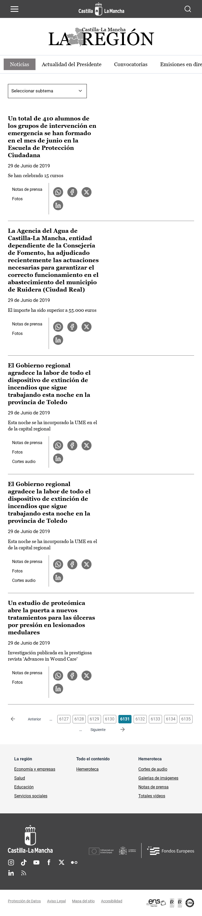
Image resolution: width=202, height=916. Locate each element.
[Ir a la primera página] (17, 719)
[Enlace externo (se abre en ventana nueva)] (170, 903)
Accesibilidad (111, 901)
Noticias (19, 64)
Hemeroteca (87, 769)
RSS (23, 873)
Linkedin (11, 873)
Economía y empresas (34, 769)
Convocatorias (131, 64)
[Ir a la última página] (118, 729)
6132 (140, 719)
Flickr (74, 862)
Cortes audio (24, 461)
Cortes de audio (152, 769)
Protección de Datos (24, 901)
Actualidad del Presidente (72, 64)
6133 (155, 719)
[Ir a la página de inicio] (101, 9)
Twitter (61, 862)
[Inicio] (48, 839)
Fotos (17, 198)
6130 (109, 719)
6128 (79, 719)
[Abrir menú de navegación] (14, 8)
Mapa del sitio (83, 901)
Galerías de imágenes (158, 778)
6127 (64, 719)
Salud (19, 778)
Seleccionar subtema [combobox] (32, 90)
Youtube (36, 862)
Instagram (11, 862)
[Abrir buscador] (187, 9)
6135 (186, 719)
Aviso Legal (56, 901)
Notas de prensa (27, 189)
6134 (170, 719)
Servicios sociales (30, 795)
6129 (94, 719)
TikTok (23, 862)
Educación (24, 787)
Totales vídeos (151, 795)
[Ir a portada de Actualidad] (101, 38)
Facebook (49, 862)
